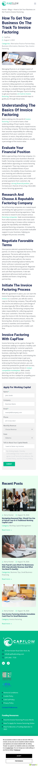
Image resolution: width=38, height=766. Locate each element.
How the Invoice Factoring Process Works (19, 720)
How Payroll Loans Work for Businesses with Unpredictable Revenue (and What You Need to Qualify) (18, 567)
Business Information (10, 46)
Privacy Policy (8, 703)
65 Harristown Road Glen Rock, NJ (17, 651)
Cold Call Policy (9, 700)
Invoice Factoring (15, 619)
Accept (19, 756)
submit (9, 464)
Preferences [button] (17, 750)
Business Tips (23, 46)
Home (4, 9)
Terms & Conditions (11, 693)
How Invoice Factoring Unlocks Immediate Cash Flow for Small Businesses (18, 615)
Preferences (19, 761)
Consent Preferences (9, 707)
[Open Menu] (35, 4)
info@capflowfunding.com (14, 654)
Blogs (10, 9)
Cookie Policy (8, 696)
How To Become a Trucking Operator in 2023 (18, 728)
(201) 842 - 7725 (10, 658)
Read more (6, 530)
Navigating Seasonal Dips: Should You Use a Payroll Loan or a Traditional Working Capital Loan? (18, 520)
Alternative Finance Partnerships (23, 44)
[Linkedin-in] (3, 663)
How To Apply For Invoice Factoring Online (19, 723)
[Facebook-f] (8, 663)
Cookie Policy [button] (9, 748)
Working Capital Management (20, 526)
